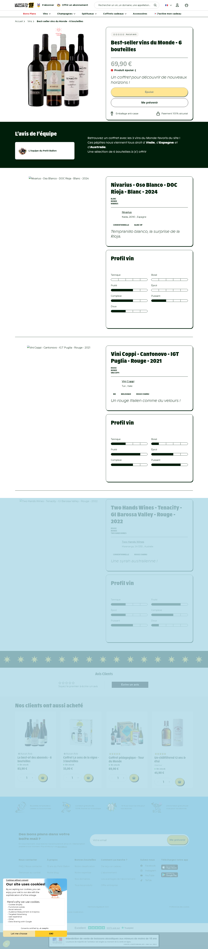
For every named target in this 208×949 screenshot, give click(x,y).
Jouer (142, 518)
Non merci (142, 528)
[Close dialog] (175, 435)
